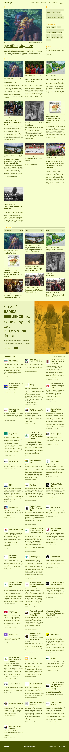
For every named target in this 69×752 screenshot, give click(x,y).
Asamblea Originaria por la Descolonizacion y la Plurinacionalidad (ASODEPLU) (16, 387)
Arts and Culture (50, 9)
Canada (52, 29)
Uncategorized (60, 17)
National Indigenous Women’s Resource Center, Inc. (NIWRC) (37, 584)
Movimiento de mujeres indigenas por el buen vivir (15, 584)
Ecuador (48, 32)
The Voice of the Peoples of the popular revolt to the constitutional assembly (57, 686)
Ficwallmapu (33, 485)
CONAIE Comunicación (36, 410)
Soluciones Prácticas (14, 684)
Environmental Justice (51, 12)
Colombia (62, 29)
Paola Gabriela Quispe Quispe (31, 156)
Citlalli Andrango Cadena (51, 157)
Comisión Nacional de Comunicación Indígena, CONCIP (57, 386)
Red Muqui (33, 658)
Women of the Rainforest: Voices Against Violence (33, 80)
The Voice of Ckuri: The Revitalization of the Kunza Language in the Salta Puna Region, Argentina (55, 119)
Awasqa (47, 159)
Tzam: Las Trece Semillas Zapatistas (37, 704)
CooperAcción (13, 434)
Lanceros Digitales (35, 557)
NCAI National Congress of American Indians (57, 584)
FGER (10, 485)
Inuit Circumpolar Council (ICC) (56, 530)
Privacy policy (62, 746)
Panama (48, 37)
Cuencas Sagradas (56, 434)
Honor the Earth (55, 507)
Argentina (53, 27)
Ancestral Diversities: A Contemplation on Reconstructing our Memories (13, 206)
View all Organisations (59, 356)
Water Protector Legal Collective (15, 727)
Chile (57, 29)
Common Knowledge (31, 746)
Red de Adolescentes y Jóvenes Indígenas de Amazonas (15, 659)
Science (59, 14)
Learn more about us (8, 348)
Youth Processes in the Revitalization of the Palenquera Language (13, 122)
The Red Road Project (36, 684)
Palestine (59, 34)
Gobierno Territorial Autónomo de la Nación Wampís (36, 508)
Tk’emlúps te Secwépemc (16, 704)
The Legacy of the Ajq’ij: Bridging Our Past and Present (34, 291)
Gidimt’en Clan (13, 507)
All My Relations (13, 361)
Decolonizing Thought (59, 9)
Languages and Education (51, 14)
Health (58, 12)
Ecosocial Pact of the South (35, 461)
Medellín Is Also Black (18, 46)
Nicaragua (53, 34)
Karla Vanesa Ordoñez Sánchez (32, 287)
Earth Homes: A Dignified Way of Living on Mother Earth (33, 270)
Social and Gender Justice (51, 17)
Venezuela (49, 39)
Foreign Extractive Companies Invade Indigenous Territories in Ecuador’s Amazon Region (13, 161)
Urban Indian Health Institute (56, 704)
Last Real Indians (55, 557)
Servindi (53, 658)
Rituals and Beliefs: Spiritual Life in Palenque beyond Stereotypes (13, 296)
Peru (58, 37)
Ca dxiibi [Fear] (29, 125)
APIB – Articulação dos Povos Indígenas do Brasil (37, 361)
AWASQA (8, 2)
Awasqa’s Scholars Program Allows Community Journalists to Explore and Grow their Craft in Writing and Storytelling (55, 164)
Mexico (48, 34)
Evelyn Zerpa (48, 114)
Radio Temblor (55, 635)
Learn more (49, 54)
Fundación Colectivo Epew (56, 485)
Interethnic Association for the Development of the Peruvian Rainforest (36, 530)
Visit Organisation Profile (9, 376)
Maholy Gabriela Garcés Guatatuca (32, 245)
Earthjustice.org (13, 461)
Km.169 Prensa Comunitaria (13, 557)
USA (61, 37)
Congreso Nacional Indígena (56, 410)
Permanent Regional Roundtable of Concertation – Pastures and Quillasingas (36, 636)
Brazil (48, 29)
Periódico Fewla (13, 635)
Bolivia (59, 27)
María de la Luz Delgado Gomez (35, 42)
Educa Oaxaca (55, 461)
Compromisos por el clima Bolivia (14, 410)
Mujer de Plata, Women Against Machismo (33, 159)
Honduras (60, 32)
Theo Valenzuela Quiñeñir (9, 202)
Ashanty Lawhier (7, 117)
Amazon (48, 27)
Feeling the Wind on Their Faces (54, 80)
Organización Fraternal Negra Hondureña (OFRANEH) (36, 613)
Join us (16, 348)
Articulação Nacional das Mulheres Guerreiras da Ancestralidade (57, 362)
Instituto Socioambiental (16, 530)
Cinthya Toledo (28, 122)
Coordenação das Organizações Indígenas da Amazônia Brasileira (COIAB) (36, 436)
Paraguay (53, 37)
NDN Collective (13, 612)
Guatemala (54, 32)
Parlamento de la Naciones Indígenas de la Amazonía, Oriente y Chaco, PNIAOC (55, 613)
